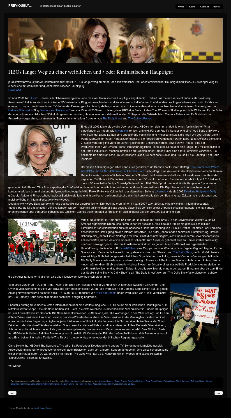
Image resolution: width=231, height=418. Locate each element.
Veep (94, 383)
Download (14, 90)
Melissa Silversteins (20, 110)
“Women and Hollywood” (54, 110)
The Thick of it (80, 383)
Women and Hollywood (108, 383)
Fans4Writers (127, 248)
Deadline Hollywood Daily (200, 191)
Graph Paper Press (42, 407)
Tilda (89, 383)
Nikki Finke (25, 383)
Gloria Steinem (182, 381)
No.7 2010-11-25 (72, 381)
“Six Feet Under (105, 293)
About (192, 6)
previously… (20, 5)
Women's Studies (126, 383)
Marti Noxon (200, 381)
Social (216, 6)
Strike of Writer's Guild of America (45, 383)
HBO (33, 98)
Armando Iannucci (106, 381)
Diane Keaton (157, 381)
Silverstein (122, 130)
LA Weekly (161, 191)
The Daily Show (113, 118)
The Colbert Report (139, 118)
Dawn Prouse (121, 381)
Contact (204, 6)
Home (181, 6)
